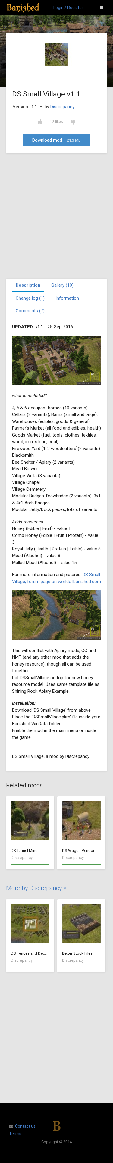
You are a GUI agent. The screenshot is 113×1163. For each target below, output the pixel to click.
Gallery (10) (62, 285)
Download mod (56, 140)
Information (67, 298)
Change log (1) (30, 298)
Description (28, 285)
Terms (15, 1133)
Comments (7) (30, 311)
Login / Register (68, 7)
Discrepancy (62, 106)
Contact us (25, 1126)
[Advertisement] (56, 216)
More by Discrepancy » (36, 888)
